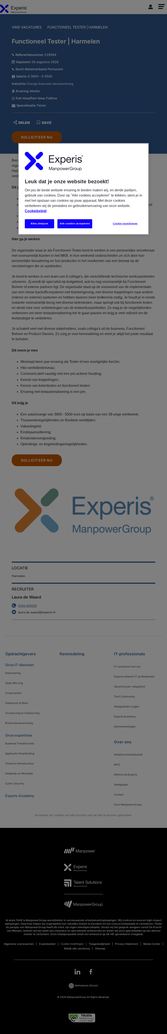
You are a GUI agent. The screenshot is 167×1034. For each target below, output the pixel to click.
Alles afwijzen (39, 223)
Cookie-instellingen (125, 223)
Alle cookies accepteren (75, 223)
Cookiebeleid (36, 211)
